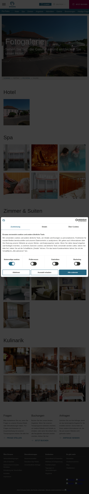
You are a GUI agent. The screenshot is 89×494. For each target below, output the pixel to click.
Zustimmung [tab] (15, 227)
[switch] (33, 263)
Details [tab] (44, 227)
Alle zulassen (73, 272)
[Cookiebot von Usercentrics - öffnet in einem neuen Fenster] (77, 220)
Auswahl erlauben (44, 272)
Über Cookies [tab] (73, 227)
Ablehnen (16, 272)
